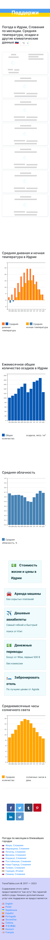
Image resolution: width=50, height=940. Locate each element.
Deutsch (9, 929)
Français (9, 932)
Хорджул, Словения (15, 858)
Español (9, 913)
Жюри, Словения (14, 845)
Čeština (9, 922)
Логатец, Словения (15, 851)
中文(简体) (10, 926)
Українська (11, 910)
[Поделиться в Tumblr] (29, 808)
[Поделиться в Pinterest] (37, 808)
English (9, 903)
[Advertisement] (25, 238)
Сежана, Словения (15, 874)
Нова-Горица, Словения (18, 864)
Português (10, 916)
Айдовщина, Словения (17, 848)
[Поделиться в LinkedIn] (11, 816)
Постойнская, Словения (18, 861)
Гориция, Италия (14, 871)
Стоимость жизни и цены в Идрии (24, 571)
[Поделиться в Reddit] (20, 816)
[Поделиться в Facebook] (11, 808)
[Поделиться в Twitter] (20, 808)
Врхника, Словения (15, 855)
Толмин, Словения (15, 867)
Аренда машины (27, 594)
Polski (8, 906)
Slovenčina (10, 919)
